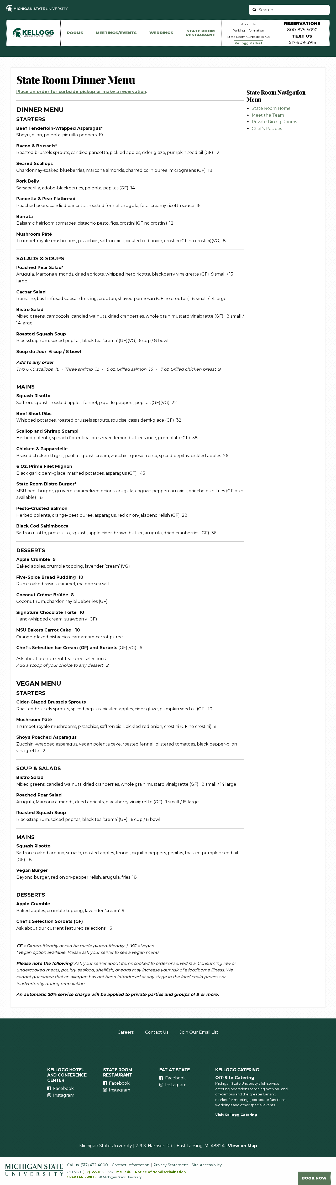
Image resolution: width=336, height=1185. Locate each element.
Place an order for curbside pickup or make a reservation (81, 91)
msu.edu (124, 1172)
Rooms (75, 32)
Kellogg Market (248, 43)
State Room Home (271, 108)
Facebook (63, 1088)
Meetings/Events (116, 32)
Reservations (302, 23)
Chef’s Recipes (267, 128)
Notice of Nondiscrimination (160, 1172)
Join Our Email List (199, 1032)
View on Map (242, 1145)
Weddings (161, 32)
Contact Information (130, 1165)
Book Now (314, 1178)
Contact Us (156, 1032)
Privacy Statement (170, 1165)
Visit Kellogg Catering (236, 1115)
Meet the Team (268, 115)
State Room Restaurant (200, 33)
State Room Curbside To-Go (248, 37)
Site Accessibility (207, 1165)
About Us (248, 24)
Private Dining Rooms (274, 121)
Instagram (63, 1095)
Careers (126, 1032)
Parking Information (248, 30)
